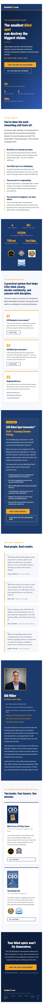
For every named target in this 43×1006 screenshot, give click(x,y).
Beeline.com (11, 7)
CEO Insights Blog (6, 997)
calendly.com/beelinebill (28, 973)
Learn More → (13, 364)
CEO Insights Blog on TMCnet (15, 722)
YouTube (13, 995)
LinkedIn (20, 995)
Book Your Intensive (18, 511)
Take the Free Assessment (21, 967)
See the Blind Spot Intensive (17, 71)
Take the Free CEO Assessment (20, 65)
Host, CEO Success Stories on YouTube (18, 718)
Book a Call (38, 997)
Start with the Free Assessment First (21, 518)
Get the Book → (14, 859)
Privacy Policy (33, 996)
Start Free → (13, 332)
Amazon (26, 995)
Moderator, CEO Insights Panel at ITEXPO (19, 715)
